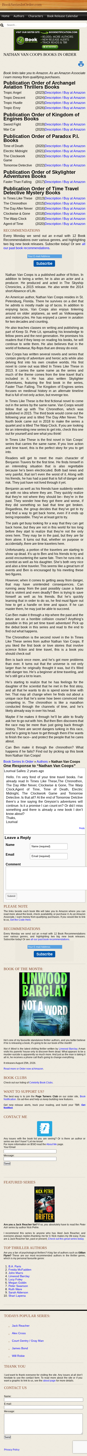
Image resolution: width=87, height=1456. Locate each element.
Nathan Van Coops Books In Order (39, 54)
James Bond (20, 1348)
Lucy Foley (15, 1279)
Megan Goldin (17, 1282)
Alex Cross (19, 1333)
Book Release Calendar (62, 16)
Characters (35, 16)
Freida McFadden (19, 1269)
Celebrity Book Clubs (41, 1082)
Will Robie (18, 1355)
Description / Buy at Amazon (65, 92)
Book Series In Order (18, 761)
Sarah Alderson (18, 1292)
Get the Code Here (20, 919)
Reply (82, 828)
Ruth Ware (15, 1289)
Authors (19, 16)
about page (49, 1380)
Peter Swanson (18, 1286)
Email (10, 854)
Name (10, 844)
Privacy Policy (11, 1449)
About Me (51, 1144)
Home (6, 16)
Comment (13, 864)
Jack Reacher (21, 1325)
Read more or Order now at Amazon (23, 1068)
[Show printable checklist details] (81, 63)
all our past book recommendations (50, 939)
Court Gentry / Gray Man (28, 1340)
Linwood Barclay (68, 1048)
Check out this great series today (66, 1238)
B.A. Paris (14, 1266)
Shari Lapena (17, 1295)
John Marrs (15, 1272)
